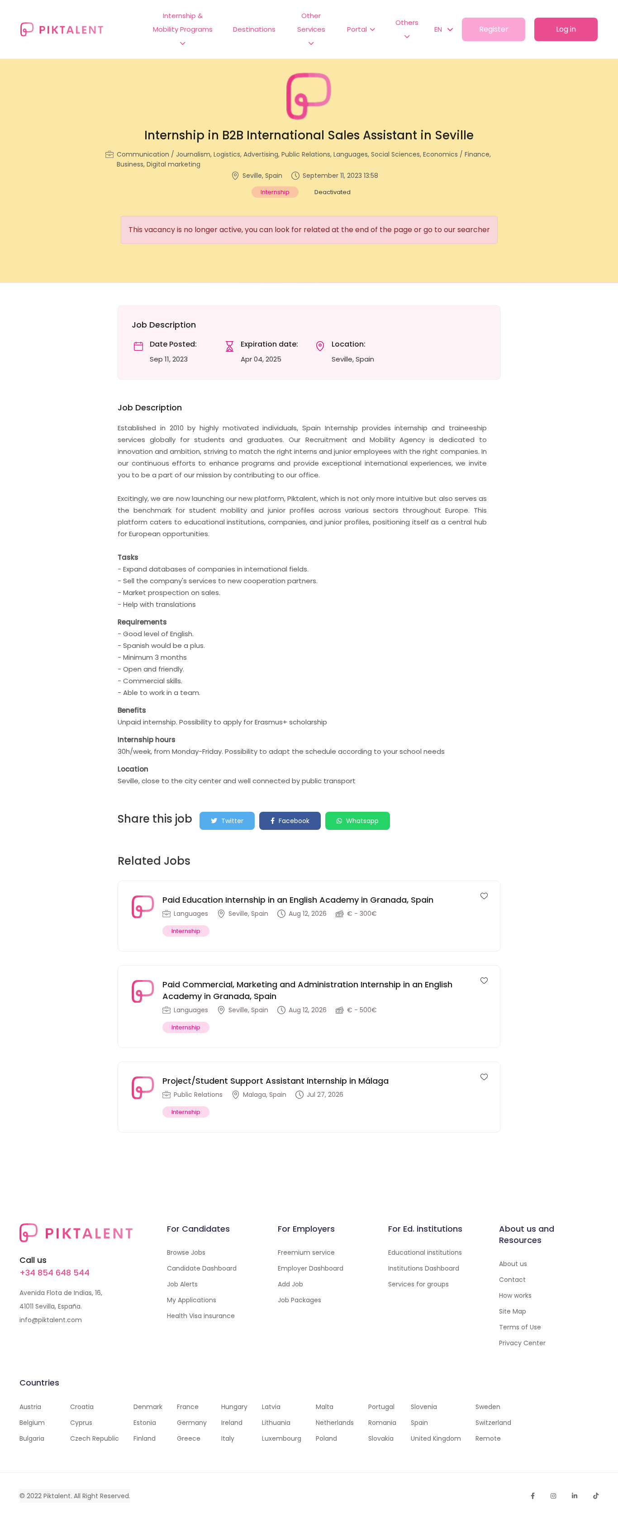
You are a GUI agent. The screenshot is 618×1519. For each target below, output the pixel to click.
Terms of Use (520, 1327)
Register (494, 29)
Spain (419, 1422)
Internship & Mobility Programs (183, 22)
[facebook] (533, 1495)
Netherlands (335, 1422)
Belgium (32, 1422)
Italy (227, 1438)
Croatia (82, 1406)
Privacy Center (522, 1343)
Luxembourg (281, 1438)
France (188, 1406)
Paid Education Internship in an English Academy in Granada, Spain (297, 899)
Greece (188, 1438)
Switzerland (493, 1422)
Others (406, 22)
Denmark (147, 1406)
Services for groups (418, 1284)
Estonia (144, 1422)
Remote (488, 1438)
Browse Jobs (186, 1252)
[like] (484, 895)
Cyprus (81, 1422)
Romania (382, 1422)
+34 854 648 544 (54, 1272)
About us (513, 1263)
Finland (144, 1438)
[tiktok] (596, 1495)
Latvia (271, 1406)
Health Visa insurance (201, 1315)
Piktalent (57, 1495)
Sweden (487, 1406)
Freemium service (306, 1252)
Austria (30, 1406)
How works (515, 1295)
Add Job (290, 1284)
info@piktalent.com (50, 1319)
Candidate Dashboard (202, 1268)
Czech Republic (94, 1438)
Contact (512, 1279)
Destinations (254, 29)
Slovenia (424, 1406)
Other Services (311, 22)
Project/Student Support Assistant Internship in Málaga (275, 1080)
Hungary (234, 1406)
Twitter (231, 820)
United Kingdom (436, 1438)
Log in (566, 29)
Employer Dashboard (310, 1268)
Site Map (512, 1311)
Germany (192, 1422)
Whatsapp (361, 820)
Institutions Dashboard (423, 1268)
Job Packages (299, 1300)
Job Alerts (182, 1284)
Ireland (231, 1422)
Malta (324, 1406)
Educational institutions (425, 1252)
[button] (439, 29)
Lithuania (276, 1422)
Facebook (293, 820)
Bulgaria (31, 1438)
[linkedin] (574, 1495)
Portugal (381, 1406)
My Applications (191, 1300)
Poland (326, 1438)
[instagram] (553, 1495)
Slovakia (381, 1438)
